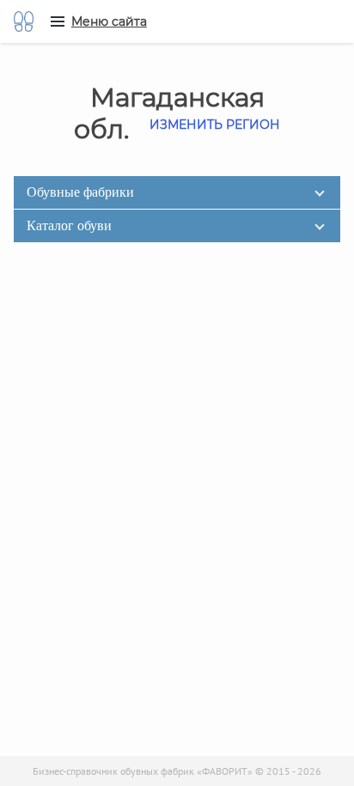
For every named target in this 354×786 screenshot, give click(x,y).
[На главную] (24, 21)
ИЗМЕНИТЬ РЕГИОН (215, 124)
